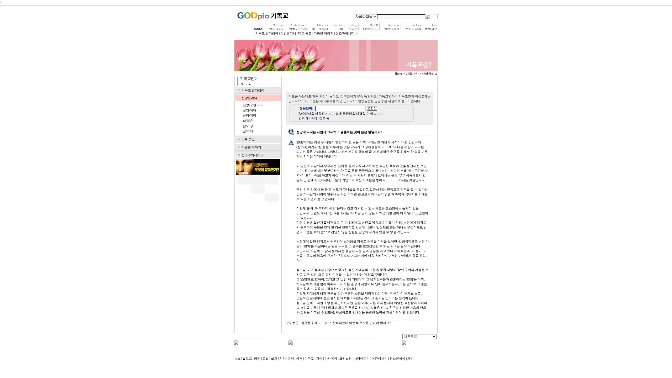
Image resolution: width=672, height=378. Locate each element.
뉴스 (237, 358)
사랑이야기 (362, 358)
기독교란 (412, 74)
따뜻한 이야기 (323, 33)
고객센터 (266, 337)
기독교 (309, 358)
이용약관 (280, 337)
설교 (274, 358)
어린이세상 (379, 358)
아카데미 (330, 358)
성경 (299, 358)
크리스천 (345, 358)
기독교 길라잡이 (266, 33)
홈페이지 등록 (352, 337)
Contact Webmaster (388, 337)
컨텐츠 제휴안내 (328, 337)
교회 (265, 358)
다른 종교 (305, 33)
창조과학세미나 (346, 33)
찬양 (282, 358)
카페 (257, 358)
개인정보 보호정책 (302, 337)
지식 (319, 358)
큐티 (291, 358)
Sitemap (369, 337)
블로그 (247, 358)
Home (398, 74)
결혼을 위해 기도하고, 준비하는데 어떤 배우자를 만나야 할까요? (346, 323)
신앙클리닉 (288, 33)
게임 (410, 358)
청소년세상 (397, 358)
